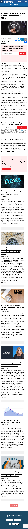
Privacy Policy (23, 56)
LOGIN (26, 1)
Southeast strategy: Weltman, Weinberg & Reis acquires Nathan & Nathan (12, 307)
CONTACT (17, 520)
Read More (3, 224)
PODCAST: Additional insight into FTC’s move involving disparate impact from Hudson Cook (12, 474)
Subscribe (22, 53)
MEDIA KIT (9, 520)
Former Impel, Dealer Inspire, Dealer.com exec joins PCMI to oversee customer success (11, 364)
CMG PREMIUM (21, 1)
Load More (14, 505)
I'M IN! (22, 127)
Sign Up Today (6, 169)
